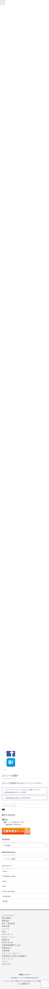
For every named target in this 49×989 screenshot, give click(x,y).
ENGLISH (27, 974)
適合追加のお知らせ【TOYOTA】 (18, 798)
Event (5, 871)
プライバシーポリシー (11, 953)
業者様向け (6, 948)
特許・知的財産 (8, 923)
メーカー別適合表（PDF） (16, 822)
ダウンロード (7, 934)
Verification (7, 896)
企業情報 (5, 951)
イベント (5, 929)
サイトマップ (7, 959)
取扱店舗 (5, 926)
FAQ (4, 932)
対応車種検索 (9, 815)
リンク (4, 961)
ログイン (26, 783)
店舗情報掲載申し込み (11, 945)
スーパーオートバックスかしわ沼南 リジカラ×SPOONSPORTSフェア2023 (22, 791)
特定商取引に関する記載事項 (14, 956)
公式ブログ (6, 964)
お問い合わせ (7, 942)
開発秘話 (5, 921)
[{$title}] (11, 762)
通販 (6, 820)
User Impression (9, 891)
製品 (4, 918)
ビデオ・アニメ (8, 937)
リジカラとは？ (8, 915)
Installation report (9, 876)
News (5, 881)
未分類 (5, 901)
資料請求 (5, 940)
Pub (4, 886)
